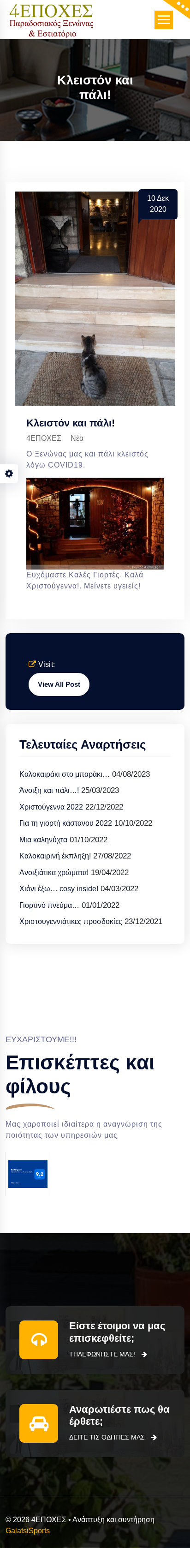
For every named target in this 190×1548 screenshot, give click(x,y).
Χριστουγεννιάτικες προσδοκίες (70, 921)
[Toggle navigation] (163, 20)
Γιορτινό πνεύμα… (49, 905)
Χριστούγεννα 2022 (51, 807)
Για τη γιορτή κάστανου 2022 (65, 823)
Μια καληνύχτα (43, 840)
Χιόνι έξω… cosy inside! (58, 889)
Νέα (77, 438)
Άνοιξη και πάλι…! (49, 790)
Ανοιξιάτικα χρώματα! (54, 872)
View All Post (59, 684)
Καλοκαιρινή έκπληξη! (55, 856)
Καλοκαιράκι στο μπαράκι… (64, 774)
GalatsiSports (28, 1531)
